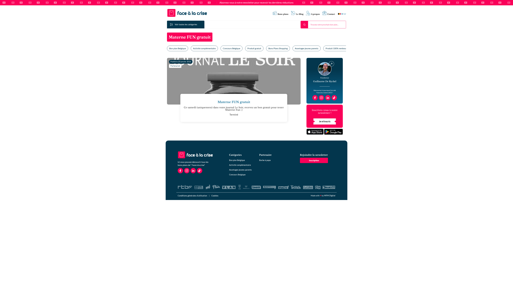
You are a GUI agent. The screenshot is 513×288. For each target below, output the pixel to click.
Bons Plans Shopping (278, 48)
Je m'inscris (324, 121)
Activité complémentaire (204, 48)
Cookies (214, 195)
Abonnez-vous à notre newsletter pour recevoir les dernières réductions (256, 2)
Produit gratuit (254, 48)
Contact (331, 14)
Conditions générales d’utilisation (192, 195)
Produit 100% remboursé (337, 48)
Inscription (314, 160)
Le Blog (300, 14)
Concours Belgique (231, 48)
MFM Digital (329, 195)
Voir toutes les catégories (186, 24)
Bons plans (283, 14)
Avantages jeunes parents (306, 48)
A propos (315, 14)
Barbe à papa (265, 160)
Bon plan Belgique (177, 48)
